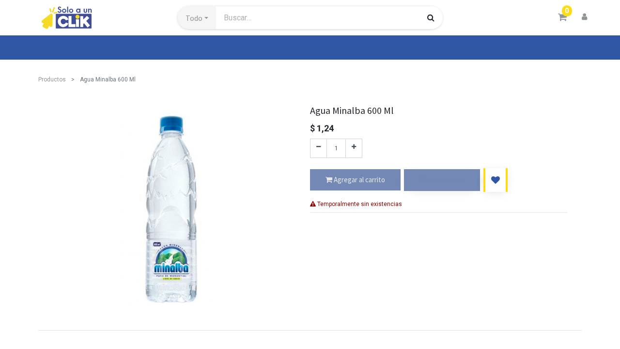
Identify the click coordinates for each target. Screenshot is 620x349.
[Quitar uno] (318, 148)
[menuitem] (60, 47)
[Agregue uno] (353, 148)
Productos (52, 79)
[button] (197, 18)
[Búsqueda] (430, 17)
